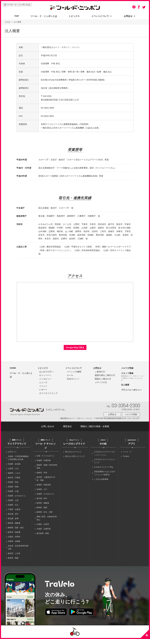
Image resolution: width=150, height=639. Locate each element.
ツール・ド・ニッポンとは (18, 4)
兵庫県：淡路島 (14, 541)
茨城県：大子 (42, 489)
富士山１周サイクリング (75, 456)
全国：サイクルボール (45, 456)
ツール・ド (127, 452)
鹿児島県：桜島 (43, 533)
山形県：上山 (13, 468)
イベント (43, 386)
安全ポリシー (73, 379)
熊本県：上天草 (14, 553)
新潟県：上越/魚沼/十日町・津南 (46, 478)
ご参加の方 (100, 371)
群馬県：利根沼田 (44, 485)
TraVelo (126, 456)
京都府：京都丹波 (44, 529)
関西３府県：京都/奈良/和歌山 (47, 518)
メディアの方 (101, 382)
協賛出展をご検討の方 (105, 375)
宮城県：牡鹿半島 (44, 460)
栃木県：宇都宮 (14, 478)
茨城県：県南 (13, 487)
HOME (7, 22)
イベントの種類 (74, 371)
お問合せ (128, 16)
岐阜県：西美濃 (14, 532)
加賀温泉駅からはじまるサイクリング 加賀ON (104, 473)
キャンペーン (45, 375)
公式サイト (12, 452)
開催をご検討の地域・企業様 (95, 426)
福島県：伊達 (42, 473)
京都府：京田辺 (43, 524)
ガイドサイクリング (48, 393)
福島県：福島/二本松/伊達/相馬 (47, 466)
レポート (43, 389)
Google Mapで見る (75, 347)
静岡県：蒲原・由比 (16, 528)
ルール (70, 375)
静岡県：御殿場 (14, 523)
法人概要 (125, 385)
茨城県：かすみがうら (16, 496)
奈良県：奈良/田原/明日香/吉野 (18, 547)
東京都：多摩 (13, 519)
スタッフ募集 (127, 373)
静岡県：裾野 (42, 508)
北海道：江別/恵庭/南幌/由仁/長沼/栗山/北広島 (18, 457)
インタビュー (45, 379)
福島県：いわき (14, 473)
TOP (16, 16)
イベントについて (100, 16)
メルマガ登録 (127, 368)
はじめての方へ (46, 371)
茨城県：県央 (13, 482)
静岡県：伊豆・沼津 (44, 512)
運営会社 (67, 426)
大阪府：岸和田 (14, 537)
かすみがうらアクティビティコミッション (104, 453)
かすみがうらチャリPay (103, 467)
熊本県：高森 (13, 558)
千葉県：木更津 (14, 509)
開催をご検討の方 (103, 379)
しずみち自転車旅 (101, 479)
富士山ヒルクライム (73, 452)
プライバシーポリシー (131, 390)
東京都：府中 (13, 514)
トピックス (74, 16)
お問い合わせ (47, 426)
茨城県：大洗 (13, 500)
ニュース (43, 382)
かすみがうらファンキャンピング (104, 461)
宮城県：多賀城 (14, 464)
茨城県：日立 (13, 505)
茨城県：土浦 (13, 491)
